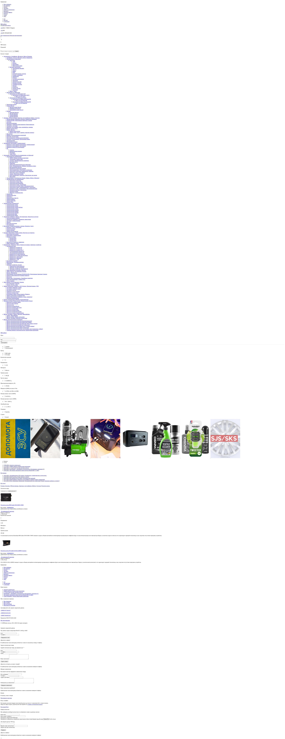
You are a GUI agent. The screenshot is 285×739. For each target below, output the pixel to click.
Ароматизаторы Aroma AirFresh (14, 207)
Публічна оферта (8, 12)
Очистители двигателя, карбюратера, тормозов (21, 171)
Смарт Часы (13, 154)
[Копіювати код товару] (7, 509)
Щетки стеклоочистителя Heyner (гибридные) (18, 325)
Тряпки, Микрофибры (12, 315)
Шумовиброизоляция (12, 142)
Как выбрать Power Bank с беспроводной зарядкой (19, 478)
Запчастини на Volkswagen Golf (17, 93)
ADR (13, 61)
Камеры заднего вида (12, 128)
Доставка (6, 8)
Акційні (7, 346)
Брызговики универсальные (14, 235)
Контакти (6, 11)
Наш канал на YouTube (9, 605)
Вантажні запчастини (15, 67)
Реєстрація (3, 707)
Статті (5, 15)
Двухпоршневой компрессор (17, 252)
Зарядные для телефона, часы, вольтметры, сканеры (20, 127)
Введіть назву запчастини (7, 726)
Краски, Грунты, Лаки (12, 284)
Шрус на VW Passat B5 (21, 103)
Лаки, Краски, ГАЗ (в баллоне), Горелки (14, 282)
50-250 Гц (7, 396)
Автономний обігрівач (18, 68)
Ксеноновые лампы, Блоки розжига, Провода (18, 294)
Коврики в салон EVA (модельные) (15, 147)
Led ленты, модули (11, 290)
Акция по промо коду (12, 465)
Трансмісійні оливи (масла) (16, 109)
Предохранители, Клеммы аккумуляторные (18, 138)
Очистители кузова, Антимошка (18, 184)
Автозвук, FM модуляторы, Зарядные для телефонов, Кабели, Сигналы (22, 117)
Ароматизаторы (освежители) (11, 203)
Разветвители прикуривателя (17, 266)
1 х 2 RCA (8, 406)
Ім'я (1, 633)
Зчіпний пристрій (16, 81)
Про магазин (7, 583)
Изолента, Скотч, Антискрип (14, 227)
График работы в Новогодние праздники (17, 466)
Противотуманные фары (13, 298)
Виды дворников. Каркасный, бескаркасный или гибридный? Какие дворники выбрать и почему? (32, 481)
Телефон (3, 634)
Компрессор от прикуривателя (17, 254)
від (1, 339)
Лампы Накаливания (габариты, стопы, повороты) (19, 297)
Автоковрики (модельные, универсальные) (14, 143)
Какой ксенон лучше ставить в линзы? (16, 476)
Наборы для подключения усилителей (16, 135)
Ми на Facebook (8, 604)
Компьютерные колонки (16, 151)
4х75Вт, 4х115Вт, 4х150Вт (12, 391)
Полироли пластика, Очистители (18, 190)
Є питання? (6, 21)
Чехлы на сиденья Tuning (13, 310)
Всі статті (3, 483)
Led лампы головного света (14, 288)
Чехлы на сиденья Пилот (13, 306)
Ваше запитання (5, 658)
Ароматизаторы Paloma (12, 211)
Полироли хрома (14, 191)
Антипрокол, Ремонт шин (16, 159)
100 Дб (7, 375)
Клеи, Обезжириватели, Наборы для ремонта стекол (23, 166)
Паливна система (16, 83)
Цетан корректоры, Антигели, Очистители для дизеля (23, 175)
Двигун (14, 69)
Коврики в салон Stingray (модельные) (16, 146)
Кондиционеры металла (16, 167)
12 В (6, 365)
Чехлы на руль (10, 305)
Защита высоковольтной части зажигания (20, 164)
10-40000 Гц (8, 380)
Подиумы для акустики (12, 136)
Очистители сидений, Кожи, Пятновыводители (22, 186)
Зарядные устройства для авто (14, 264)
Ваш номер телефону (6, 716)
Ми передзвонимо (5, 620)
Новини (6, 13)
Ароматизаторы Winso (12, 215)
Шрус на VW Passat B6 (21, 100)
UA (4, 19)
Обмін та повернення (9, 9)
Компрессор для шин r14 (16, 247)
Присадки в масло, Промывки (17, 172)
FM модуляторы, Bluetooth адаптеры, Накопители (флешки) (22, 119)
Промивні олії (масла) (15, 108)
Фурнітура (15, 87)
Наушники (12, 152)
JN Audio (7, 354)
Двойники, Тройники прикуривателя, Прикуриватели (20, 124)
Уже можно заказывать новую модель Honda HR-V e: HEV (21, 470)
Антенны (9, 121)
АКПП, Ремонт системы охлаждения (19, 158)
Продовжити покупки (6, 698)
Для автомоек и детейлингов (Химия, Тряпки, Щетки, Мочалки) (23, 178)
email (2, 653)
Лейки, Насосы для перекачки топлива (16, 271)
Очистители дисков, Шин (16, 182)
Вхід (7, 707)
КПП (13, 72)
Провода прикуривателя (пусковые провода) (18, 275)
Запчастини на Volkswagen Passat (18, 97)
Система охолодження (18, 79)
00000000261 (10, 507)
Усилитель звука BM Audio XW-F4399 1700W (12, 505)
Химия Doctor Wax (11, 195)
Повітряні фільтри (14, 112)
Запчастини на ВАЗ (11, 104)
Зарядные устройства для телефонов (19, 268)
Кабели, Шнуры (11, 129)
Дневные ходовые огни (12, 292)
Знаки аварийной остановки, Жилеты (16, 270)
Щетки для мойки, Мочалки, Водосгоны (17, 318)
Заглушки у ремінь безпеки (13, 220)
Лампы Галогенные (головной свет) (16, 295)
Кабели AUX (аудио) (15, 131)
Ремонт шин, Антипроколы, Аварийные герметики (20, 278)
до (1, 341)
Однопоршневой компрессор (17, 251)
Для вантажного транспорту (14, 59)
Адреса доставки (5, 677)
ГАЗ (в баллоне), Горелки (13, 283)
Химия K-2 (9, 196)
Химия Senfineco (11, 199)
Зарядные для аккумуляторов (17, 267)
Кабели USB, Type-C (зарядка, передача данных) (22, 132)
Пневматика (15, 76)
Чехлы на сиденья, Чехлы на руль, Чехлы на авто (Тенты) (18, 301)
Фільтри (14, 85)
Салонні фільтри (14, 115)
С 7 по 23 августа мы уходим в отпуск (16, 467)
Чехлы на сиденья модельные (14, 311)
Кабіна (14, 71)
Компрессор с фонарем (15, 258)
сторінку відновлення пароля (35, 704)
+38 (2, 28)
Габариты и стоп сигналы (13, 291)
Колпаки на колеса (11, 236)
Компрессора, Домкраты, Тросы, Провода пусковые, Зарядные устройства (22, 244)
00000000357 (10, 553)
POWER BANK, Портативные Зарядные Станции (19, 120)
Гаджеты (12, 150)
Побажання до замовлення (7, 682)
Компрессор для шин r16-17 (17, 250)
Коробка (7, 412)
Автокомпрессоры (11, 246)
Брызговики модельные (13, 234)
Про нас (6, 20)
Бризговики (15, 64)
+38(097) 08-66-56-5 (6, 615)
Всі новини (3, 473)
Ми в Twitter (7, 602)
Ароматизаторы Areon (12, 204)
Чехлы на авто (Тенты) (12, 303)
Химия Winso (10, 202)
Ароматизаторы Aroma (12, 206)
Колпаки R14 (13, 238)
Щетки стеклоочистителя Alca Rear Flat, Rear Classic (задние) (22, 323)
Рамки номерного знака (13, 243)
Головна (3, 486)
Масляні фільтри (14, 113)
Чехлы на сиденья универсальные (15, 313)
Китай (7, 417)
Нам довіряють (7, 4)
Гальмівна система (17, 84)
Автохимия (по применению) (14, 156)
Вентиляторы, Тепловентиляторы (15, 262)
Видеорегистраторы (12, 123)
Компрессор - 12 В (14, 259)
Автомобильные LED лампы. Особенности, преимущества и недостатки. (25, 475)
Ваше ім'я (3, 714)
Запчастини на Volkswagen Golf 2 (20, 95)
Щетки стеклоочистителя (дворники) (13, 319)
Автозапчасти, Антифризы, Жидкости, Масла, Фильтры (18, 56)
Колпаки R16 (13, 240)
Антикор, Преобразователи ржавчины (19, 160)
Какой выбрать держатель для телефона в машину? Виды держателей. (24, 479)
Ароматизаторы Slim (12, 214)
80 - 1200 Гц (8, 401)
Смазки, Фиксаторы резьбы (16, 174)
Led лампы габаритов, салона (14, 287)
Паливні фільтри (14, 116)
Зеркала (8, 222)
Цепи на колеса (10, 280)
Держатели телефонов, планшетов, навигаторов (19, 219)
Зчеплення (15, 80)
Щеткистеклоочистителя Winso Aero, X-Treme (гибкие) (20, 326)
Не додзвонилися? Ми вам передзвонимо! (11, 35)
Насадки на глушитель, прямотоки (15, 242)
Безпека (14, 63)
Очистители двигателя (15, 180)
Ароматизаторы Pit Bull (12, 212)
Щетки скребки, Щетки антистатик (15, 317)
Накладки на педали (12, 223)
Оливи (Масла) (10, 105)
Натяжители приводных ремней (18, 168)
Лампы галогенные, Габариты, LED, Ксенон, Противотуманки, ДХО (21, 286)
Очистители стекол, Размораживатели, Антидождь (22, 187)
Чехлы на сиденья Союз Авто (14, 307)
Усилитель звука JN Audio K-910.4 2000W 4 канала (13, 550)
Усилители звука (11, 140)
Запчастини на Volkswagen (13, 92)
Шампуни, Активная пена (16, 192)
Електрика (15, 89)
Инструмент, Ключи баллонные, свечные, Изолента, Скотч (18, 226)
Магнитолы (9, 133)
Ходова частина (16, 88)
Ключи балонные (11, 228)
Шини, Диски (13, 91)
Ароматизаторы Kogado (13, 210)
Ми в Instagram (7, 601)
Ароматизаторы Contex (12, 208)
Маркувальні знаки (17, 65)
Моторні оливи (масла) (15, 107)
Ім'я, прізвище (4, 674)
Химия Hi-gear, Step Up (12, 198)
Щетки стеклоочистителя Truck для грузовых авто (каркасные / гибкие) (25, 329)
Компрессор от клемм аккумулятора (19, 255)
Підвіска (14, 77)
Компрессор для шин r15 (16, 248)
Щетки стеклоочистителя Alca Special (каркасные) (19, 321)
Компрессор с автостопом (16, 256)
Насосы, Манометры (12, 272)
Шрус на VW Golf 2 (20, 96)
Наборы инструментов (12, 231)
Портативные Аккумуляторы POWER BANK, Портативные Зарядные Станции (27, 274)
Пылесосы (9, 276)
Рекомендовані (9, 348)
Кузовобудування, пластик (19, 73)
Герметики (12, 163)
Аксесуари (12, 60)
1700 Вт (7, 386)
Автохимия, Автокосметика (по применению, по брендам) (18, 155)
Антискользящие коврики (13, 218)
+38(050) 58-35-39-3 (6, 613)
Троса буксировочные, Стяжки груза (16, 279)
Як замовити (7, 5)
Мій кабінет (4, 24)
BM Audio (7, 353)
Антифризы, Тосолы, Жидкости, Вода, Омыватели (19, 57)
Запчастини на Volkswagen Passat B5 (21, 101)
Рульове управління (17, 75)
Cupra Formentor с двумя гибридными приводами (16, 596)
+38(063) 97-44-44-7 (6, 610)
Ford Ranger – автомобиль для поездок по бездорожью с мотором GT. (24, 469)
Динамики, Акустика (12, 125)
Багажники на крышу (12, 260)
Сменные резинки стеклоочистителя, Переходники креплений (22, 330)
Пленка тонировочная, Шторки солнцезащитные (16, 299)
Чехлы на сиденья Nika (12, 309)
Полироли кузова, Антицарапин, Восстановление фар (23, 188)
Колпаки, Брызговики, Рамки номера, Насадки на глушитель (19, 232)
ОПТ (5, 16)
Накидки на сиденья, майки (14, 302)
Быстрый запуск (14, 162)
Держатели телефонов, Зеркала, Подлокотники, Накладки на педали (21, 216)
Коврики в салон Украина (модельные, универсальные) (21, 144)
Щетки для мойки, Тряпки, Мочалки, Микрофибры (17, 314)
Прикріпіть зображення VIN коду (9, 717)
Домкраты (9, 263)
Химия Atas (9, 194)
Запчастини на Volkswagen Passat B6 (21, 99)
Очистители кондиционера (16, 183)
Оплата (5, 7)
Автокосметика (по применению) (15, 179)
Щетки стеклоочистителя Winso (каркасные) (18, 327)
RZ (7, 148)
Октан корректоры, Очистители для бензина (21, 170)
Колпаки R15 (13, 239)
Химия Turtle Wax (11, 200)
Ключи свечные (11, 230)
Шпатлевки (12, 176)
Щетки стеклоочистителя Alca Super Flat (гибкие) (19, 322)
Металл (7, 370)
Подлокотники (10, 224)
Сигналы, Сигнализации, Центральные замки (18, 139)
